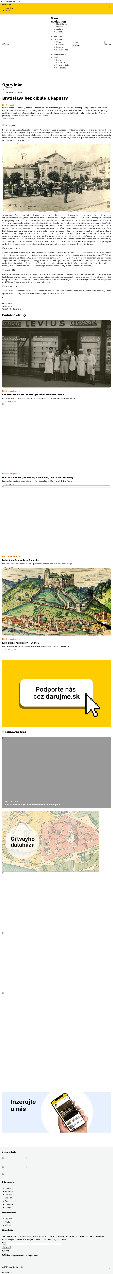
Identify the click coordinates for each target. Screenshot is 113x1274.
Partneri (8, 1194)
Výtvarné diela (62, 65)
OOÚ (7, 1201)
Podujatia (58, 36)
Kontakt (8, 1188)
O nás (58, 42)
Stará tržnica (7, 303)
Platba (7, 1222)
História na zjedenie (13, 92)
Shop (56, 57)
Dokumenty (61, 47)
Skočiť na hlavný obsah (10, 1)
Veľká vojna (7, 306)
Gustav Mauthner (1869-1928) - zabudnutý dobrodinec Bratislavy (37, 477)
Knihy (58, 60)
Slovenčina (6, 5)
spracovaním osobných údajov (26, 1255)
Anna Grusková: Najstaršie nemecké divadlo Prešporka (32, 804)
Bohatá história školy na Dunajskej (20, 560)
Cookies (8, 1207)
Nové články (61, 24)
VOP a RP (9, 1225)
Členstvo (60, 44)
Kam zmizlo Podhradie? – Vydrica (20, 642)
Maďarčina (9, 8)
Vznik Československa (11, 309)
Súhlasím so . (21, 1255)
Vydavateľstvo (60, 54)
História (59, 26)
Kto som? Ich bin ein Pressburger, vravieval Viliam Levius (33, 394)
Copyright (9, 1204)
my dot (5, 1272)
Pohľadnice (61, 67)
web (10, 1272)
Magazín (57, 21)
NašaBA (59, 29)
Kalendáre (60, 62)
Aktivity (59, 31)
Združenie (58, 39)
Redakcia (9, 1191)
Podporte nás (62, 49)
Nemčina (8, 10)
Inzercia (8, 1198)
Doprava (8, 1218)
